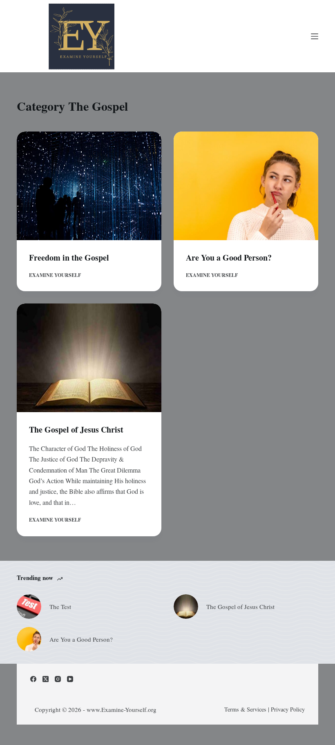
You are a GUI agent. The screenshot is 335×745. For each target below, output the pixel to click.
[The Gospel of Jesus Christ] (89, 357)
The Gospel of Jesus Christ (76, 429)
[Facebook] (33, 679)
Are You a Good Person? (229, 257)
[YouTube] (70, 679)
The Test (60, 606)
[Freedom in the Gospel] (89, 186)
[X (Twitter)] (45, 679)
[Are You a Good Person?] (246, 186)
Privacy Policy (288, 709)
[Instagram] (58, 679)
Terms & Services (245, 709)
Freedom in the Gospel (69, 257)
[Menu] (314, 36)
